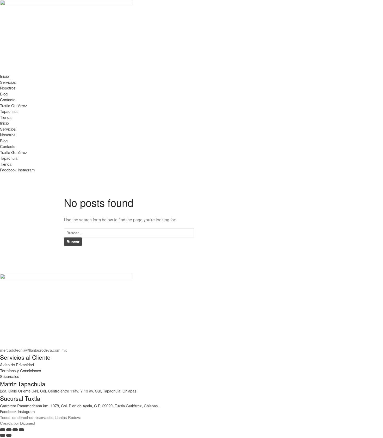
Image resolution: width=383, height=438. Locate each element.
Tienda (5, 117)
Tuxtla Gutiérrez (13, 105)
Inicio (4, 76)
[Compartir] (15, 429)
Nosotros (8, 88)
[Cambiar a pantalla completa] (8, 429)
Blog (4, 93)
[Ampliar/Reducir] (2, 429)
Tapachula (8, 111)
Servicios (8, 82)
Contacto (7, 99)
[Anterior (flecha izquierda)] (2, 435)
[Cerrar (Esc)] (21, 429)
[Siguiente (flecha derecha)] (8, 435)
